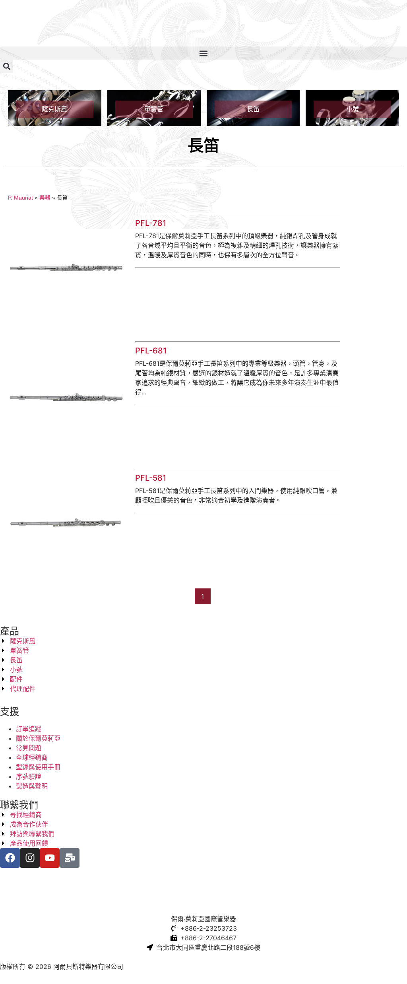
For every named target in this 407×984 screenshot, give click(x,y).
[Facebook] (10, 858)
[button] (203, 53)
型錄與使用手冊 (38, 767)
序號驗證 (28, 776)
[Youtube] (50, 858)
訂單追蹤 (28, 729)
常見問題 (28, 748)
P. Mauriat (20, 198)
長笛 (253, 109)
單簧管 (153, 109)
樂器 (44, 198)
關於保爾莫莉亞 (38, 738)
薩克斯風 (54, 109)
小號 (352, 109)
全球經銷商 (32, 757)
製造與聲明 (32, 786)
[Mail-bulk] (69, 858)
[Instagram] (30, 858)
